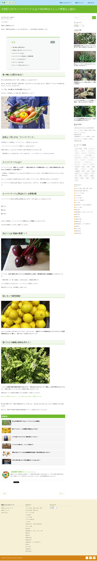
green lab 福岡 (79, 148)
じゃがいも (92, 148)
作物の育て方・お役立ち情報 (82, 205)
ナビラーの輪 (78, 200)
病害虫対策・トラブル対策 (81, 223)
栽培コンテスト (79, 173)
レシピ (85, 164)
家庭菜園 (77, 171)
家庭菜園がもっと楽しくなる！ (82, 212)
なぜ (77, 150)
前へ (5, 493)
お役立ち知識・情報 (7, 19)
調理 (77, 178)
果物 (76, 216)
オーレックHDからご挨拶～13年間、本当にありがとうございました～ (85, 131)
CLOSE (52, 42)
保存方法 (77, 166)
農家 (82, 178)
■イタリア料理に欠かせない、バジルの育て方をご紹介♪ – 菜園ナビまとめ (21, 396)
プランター (78, 162)
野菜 (93, 178)
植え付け (87, 173)
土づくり (84, 169)
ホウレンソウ (89, 162)
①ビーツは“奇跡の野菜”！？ (20, 59)
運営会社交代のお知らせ (81, 128)
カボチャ (77, 153)
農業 (88, 178)
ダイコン (86, 157)
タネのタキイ (78, 157)
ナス (77, 160)
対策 (83, 171)
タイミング (78, 155)
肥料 (81, 175)
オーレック (91, 150)
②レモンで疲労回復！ (18, 62)
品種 (77, 169)
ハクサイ (91, 160)
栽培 (93, 171)
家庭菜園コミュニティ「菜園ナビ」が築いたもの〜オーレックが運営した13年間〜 (84, 137)
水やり (93, 173)
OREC (86, 148)
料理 (88, 171)
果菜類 (77, 219)
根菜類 (77, 221)
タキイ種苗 (89, 155)
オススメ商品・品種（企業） (82, 188)
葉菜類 (77, 231)
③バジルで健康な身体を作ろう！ (21, 65)
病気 (76, 226)
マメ (76, 202)
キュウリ (84, 153)
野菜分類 (77, 233)
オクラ (83, 150)
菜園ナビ (92, 175)
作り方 (92, 164)
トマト (93, 157)
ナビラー (83, 160)
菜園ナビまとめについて (65, 2)
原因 (88, 166)
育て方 (86, 175)
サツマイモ (92, 153)
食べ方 (77, 180)
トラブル (77, 198)
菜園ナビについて (79, 2)
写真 (83, 166)
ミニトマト (78, 164)
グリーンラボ (78, 193)
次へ (61, 493)
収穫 (93, 166)
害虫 (92, 169)
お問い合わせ (91, 2)
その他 (77, 195)
